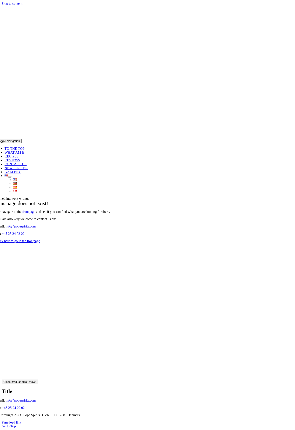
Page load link (11, 422)
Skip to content (12, 3)
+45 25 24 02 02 (13, 233)
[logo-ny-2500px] (147, 137)
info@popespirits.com (21, 226)
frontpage (28, 211)
